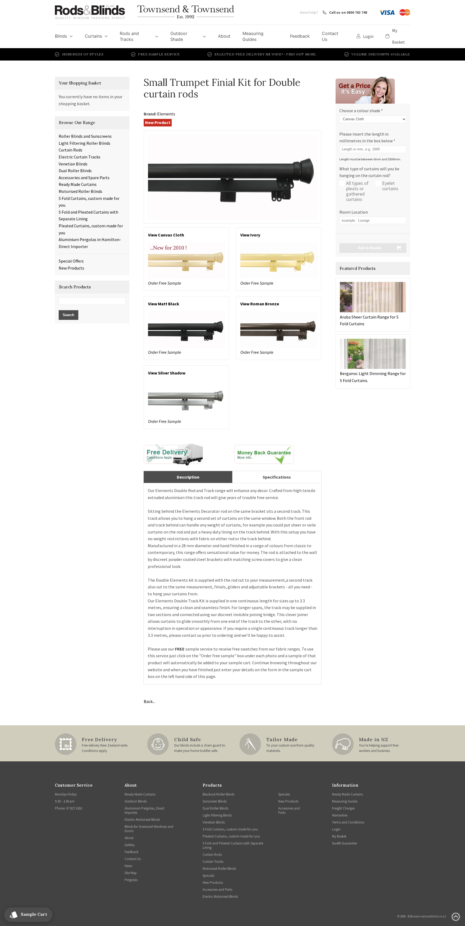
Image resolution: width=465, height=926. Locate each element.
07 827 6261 (74, 808)
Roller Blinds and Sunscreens (85, 136)
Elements (166, 113)
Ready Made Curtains (78, 184)
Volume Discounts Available (380, 54)
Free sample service (159, 54)
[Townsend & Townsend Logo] (185, 12)
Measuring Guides (252, 36)
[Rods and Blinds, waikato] (173, 454)
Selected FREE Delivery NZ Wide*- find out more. (265, 54)
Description (188, 477)
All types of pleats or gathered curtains (357, 191)
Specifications (277, 477)
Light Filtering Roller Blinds (84, 143)
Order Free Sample (164, 283)
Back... (149, 701)
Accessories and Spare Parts (84, 177)
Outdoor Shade (178, 36)
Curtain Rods (70, 150)
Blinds (61, 36)
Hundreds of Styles (82, 54)
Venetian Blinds (73, 164)
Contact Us (330, 36)
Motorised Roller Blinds (80, 191)
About (224, 36)
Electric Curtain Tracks (79, 157)
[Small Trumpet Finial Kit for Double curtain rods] (232, 176)
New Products (71, 268)
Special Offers (71, 261)
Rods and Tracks (129, 36)
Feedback (300, 36)
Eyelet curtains (390, 186)
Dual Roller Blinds (75, 170)
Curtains (93, 36)
